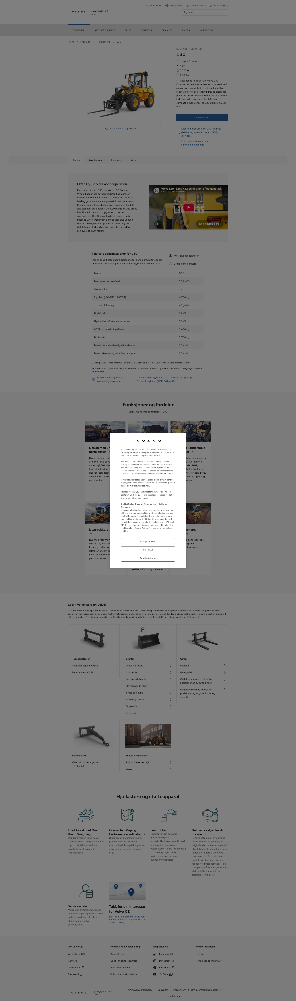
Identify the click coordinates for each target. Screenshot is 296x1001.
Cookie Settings (148, 558)
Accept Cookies (148, 541)
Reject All (148, 550)
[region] (148, 500)
